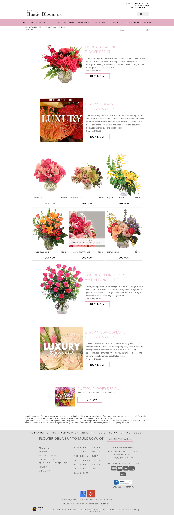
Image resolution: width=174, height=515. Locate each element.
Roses (57, 22)
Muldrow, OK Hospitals (101, 500)
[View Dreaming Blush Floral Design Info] (124, 229)
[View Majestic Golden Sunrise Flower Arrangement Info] (124, 174)
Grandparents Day (39, 22)
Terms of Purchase (128, 510)
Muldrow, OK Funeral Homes (75, 500)
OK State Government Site (98, 504)
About (132, 22)
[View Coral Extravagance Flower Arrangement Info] (50, 229)
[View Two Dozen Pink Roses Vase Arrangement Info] (62, 290)
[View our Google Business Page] (83, 497)
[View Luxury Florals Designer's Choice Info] (62, 120)
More (145, 22)
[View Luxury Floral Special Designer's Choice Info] (62, 348)
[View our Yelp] (91, 497)
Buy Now (97, 76)
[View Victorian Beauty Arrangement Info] (87, 175)
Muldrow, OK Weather (73, 504)
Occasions (101, 22)
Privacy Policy (109, 510)
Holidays (118, 22)
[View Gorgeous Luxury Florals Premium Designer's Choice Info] (87, 229)
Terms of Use (94, 511)
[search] (147, 30)
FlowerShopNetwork (88, 510)
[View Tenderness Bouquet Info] (50, 175)
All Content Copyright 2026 (64, 510)
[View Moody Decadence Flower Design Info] (62, 62)
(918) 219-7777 (143, 7)
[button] (143, 14)
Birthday (69, 22)
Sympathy (83, 22)
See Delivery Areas (120, 439)
